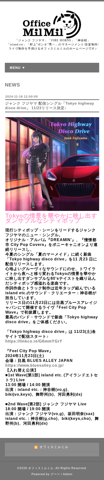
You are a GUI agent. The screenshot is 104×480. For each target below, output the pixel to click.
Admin (68, 474)
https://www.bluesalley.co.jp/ (34, 365)
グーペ (55, 474)
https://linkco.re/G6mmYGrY (33, 341)
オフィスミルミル (40, 468)
